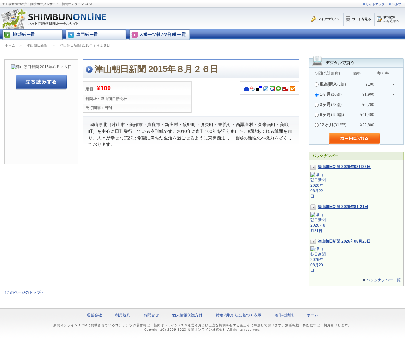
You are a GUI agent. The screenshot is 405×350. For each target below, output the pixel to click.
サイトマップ (375, 4)
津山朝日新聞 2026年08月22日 (344, 167)
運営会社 (94, 315)
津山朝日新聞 (37, 45)
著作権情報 (284, 315)
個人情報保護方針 (187, 315)
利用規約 (122, 315)
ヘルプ (396, 4)
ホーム (10, 45)
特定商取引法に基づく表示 (238, 315)
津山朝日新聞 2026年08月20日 (344, 241)
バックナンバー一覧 (383, 280)
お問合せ (151, 315)
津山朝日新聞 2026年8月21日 (343, 206)
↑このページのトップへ (24, 292)
